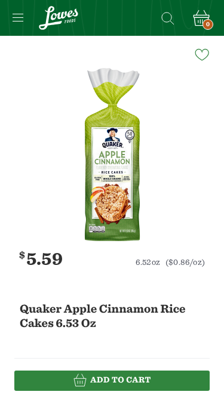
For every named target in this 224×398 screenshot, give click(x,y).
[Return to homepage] (58, 18)
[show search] (167, 18)
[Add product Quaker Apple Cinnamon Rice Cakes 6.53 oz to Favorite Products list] (201, 53)
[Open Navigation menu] (18, 18)
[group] (112, 154)
